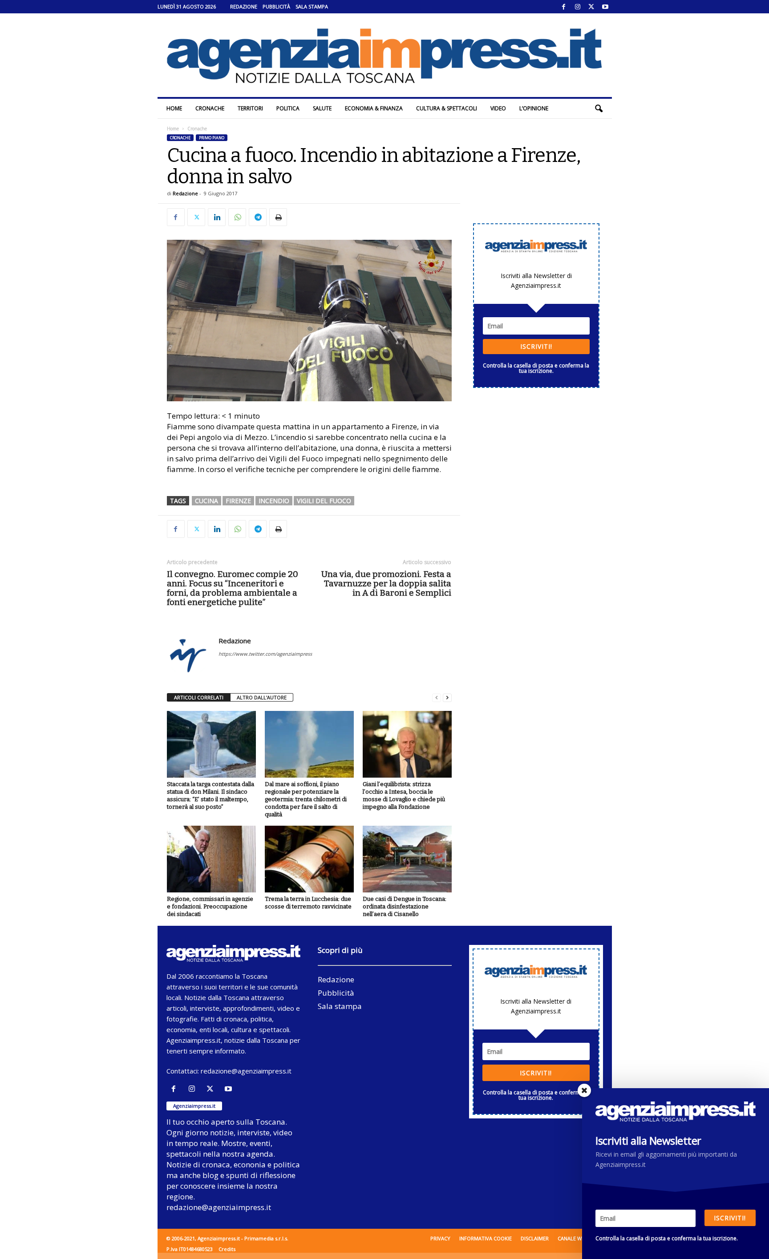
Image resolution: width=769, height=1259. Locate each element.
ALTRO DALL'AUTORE (262, 697)
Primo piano (211, 138)
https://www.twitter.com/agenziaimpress (265, 653)
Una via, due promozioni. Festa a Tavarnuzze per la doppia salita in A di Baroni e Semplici (386, 583)
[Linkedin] (217, 217)
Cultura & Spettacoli (446, 108)
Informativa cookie (485, 1238)
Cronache (209, 108)
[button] (598, 108)
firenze (238, 500)
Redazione (243, 6)
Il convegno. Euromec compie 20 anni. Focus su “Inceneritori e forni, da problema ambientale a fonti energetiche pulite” (232, 588)
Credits (227, 1249)
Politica (288, 108)
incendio (274, 500)
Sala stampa (311, 6)
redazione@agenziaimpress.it (246, 1070)
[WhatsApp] (237, 217)
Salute (322, 108)
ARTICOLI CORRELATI (198, 697)
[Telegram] (258, 217)
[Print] (278, 217)
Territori (250, 108)
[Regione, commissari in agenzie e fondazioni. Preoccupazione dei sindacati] (211, 859)
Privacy (440, 1238)
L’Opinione (533, 108)
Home (174, 108)
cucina (206, 500)
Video (498, 108)
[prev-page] (436, 697)
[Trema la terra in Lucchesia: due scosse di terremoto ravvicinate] (309, 859)
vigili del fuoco (324, 500)
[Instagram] (577, 6)
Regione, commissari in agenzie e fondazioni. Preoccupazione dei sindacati (210, 906)
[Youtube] (605, 6)
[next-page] (447, 697)
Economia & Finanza (374, 108)
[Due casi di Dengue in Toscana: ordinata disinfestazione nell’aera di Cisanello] (407, 859)
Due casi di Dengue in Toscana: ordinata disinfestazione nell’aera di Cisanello (404, 906)
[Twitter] (591, 6)
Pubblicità (276, 6)
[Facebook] (564, 6)
